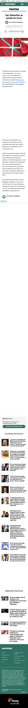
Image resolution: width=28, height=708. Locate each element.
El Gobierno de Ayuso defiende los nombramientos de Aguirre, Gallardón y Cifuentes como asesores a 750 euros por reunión (17, 636)
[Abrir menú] (2, 4)
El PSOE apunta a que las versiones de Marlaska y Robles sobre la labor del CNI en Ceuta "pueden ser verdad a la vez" (18, 613)
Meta (9, 1)
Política (14, 9)
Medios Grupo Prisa (14, 704)
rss (3, 661)
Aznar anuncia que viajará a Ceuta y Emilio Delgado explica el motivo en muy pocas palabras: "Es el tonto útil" (18, 467)
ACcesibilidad (17, 663)
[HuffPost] (7, 648)
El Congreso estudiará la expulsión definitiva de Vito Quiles (18, 623)
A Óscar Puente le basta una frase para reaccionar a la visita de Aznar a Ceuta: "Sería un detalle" (18, 478)
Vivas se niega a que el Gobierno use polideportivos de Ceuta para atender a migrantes (18, 600)
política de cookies (19, 656)
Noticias (3, 201)
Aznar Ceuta (19, 1)
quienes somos (5, 655)
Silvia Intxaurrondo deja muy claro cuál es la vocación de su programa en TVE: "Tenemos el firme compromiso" (18, 546)
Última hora (22, 4)
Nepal (13, 1)
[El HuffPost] (10, 4)
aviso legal (17, 658)
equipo (3, 652)
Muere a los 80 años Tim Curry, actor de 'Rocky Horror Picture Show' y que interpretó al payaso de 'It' (18, 489)
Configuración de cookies (18, 653)
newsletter (5, 659)
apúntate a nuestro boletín (14, 426)
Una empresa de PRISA (14, 700)
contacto (4, 657)
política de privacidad (19, 660)
